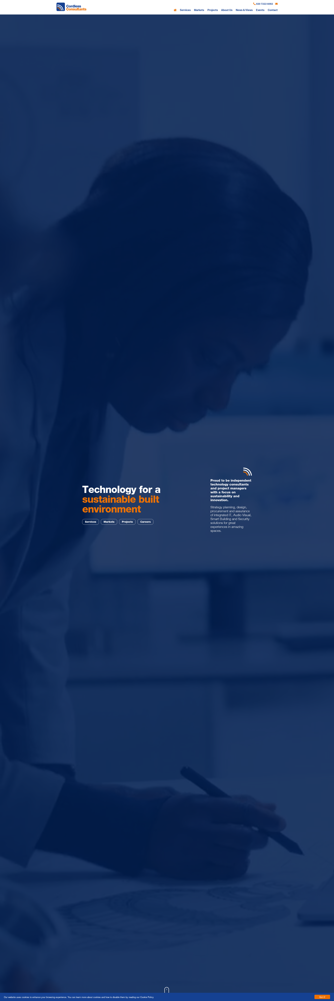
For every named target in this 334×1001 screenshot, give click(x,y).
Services (185, 10)
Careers (145, 521)
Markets (199, 10)
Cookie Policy (147, 997)
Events (260, 10)
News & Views (244, 10)
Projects (212, 10)
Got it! (322, 997)
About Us (226, 10)
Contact (273, 10)
